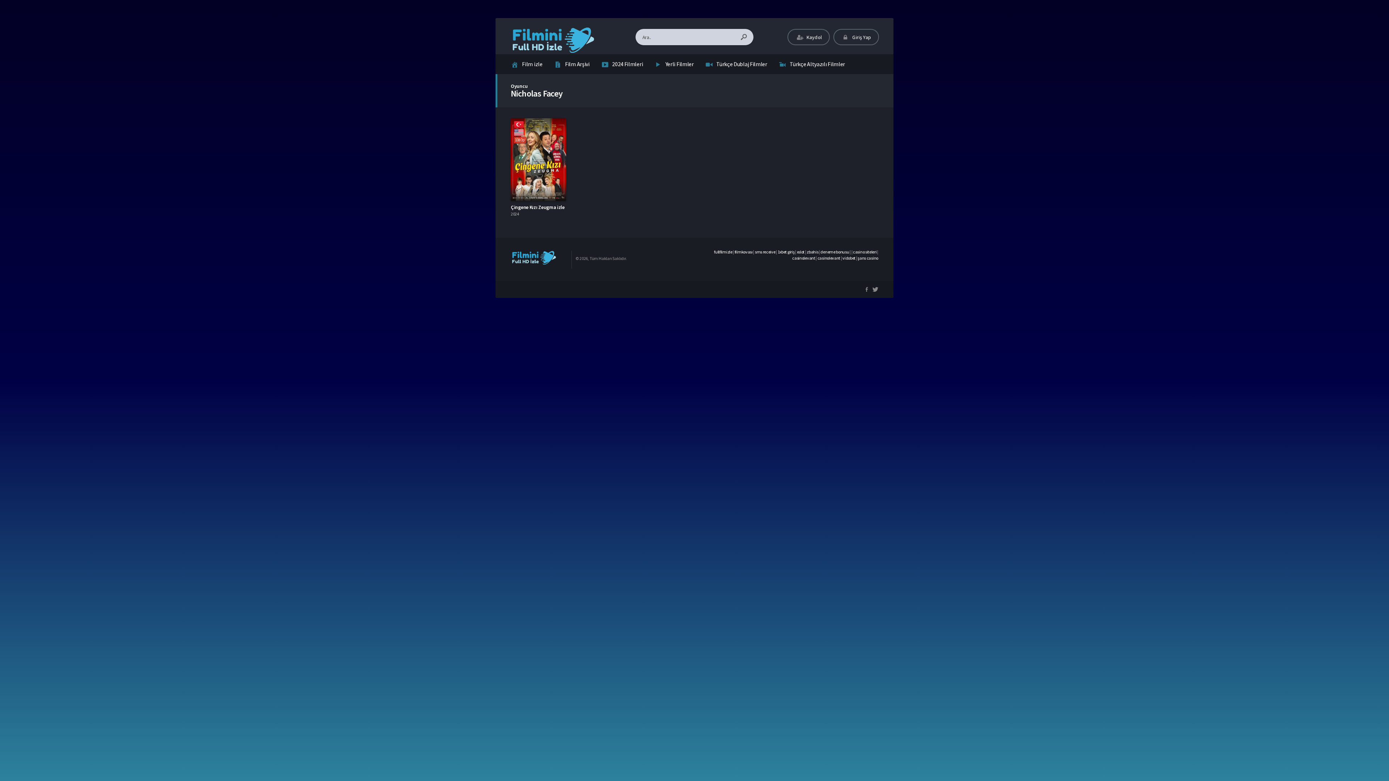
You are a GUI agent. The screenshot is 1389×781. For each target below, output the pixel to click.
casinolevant (803, 258)
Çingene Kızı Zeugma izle (538, 207)
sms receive (765, 252)
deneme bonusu (834, 252)
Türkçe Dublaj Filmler (741, 64)
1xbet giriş (786, 252)
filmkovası (744, 252)
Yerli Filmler (680, 64)
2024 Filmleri (627, 64)
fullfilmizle (723, 252)
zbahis (812, 252)
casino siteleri (865, 252)
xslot (801, 252)
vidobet (848, 258)
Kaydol (814, 37)
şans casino (868, 258)
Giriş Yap (861, 37)
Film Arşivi (577, 64)
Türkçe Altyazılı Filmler (817, 64)
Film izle (532, 64)
